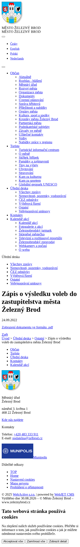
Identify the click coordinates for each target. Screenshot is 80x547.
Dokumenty (27, 96)
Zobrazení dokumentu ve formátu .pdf (27, 327)
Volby (23, 138)
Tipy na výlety (28, 165)
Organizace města (31, 92)
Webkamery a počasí (33, 246)
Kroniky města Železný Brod (38, 119)
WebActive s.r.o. (24, 494)
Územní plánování (31, 100)
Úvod (5, 338)
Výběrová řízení (30, 203)
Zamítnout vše (36, 541)
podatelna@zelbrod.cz (27, 438)
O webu (24, 249)
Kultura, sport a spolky (34, 115)
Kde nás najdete (12, 420)
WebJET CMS (64, 494)
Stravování (26, 173)
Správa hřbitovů (29, 104)
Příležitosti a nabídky (33, 107)
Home (14, 475)
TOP (13, 472)
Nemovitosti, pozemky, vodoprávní (42, 196)
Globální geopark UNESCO (38, 184)
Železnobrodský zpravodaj (37, 242)
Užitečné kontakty (31, 134)
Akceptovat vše (13, 541)
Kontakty (16, 215)
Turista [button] (14, 146)
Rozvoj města (28, 88)
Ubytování (26, 169)
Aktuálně (25, 77)
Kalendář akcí (28, 223)
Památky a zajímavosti (34, 161)
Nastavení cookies (22, 479)
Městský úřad (28, 84)
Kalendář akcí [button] (19, 219)
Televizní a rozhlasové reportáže (40, 238)
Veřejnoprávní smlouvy (34, 211)
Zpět (5, 334)
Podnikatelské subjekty (34, 127)
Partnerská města (30, 123)
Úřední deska (22, 338)
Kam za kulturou (30, 176)
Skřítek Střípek (29, 157)
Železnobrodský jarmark (35, 230)
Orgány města (28, 111)
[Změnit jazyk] (3, 36)
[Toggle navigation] (3, 67)
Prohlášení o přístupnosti (26, 487)
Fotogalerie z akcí (31, 226)
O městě (24, 153)
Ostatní (23, 207)
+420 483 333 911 (26, 434)
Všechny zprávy (30, 192)
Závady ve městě (30, 130)
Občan (14, 349)
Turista (14, 353)
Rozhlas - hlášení (30, 81)
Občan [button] (14, 73)
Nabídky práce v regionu (35, 142)
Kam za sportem (30, 180)
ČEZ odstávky (28, 200)
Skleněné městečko (32, 234)
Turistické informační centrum (39, 150)
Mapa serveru (19, 483)
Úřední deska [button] (19, 188)
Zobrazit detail (58, 541)
